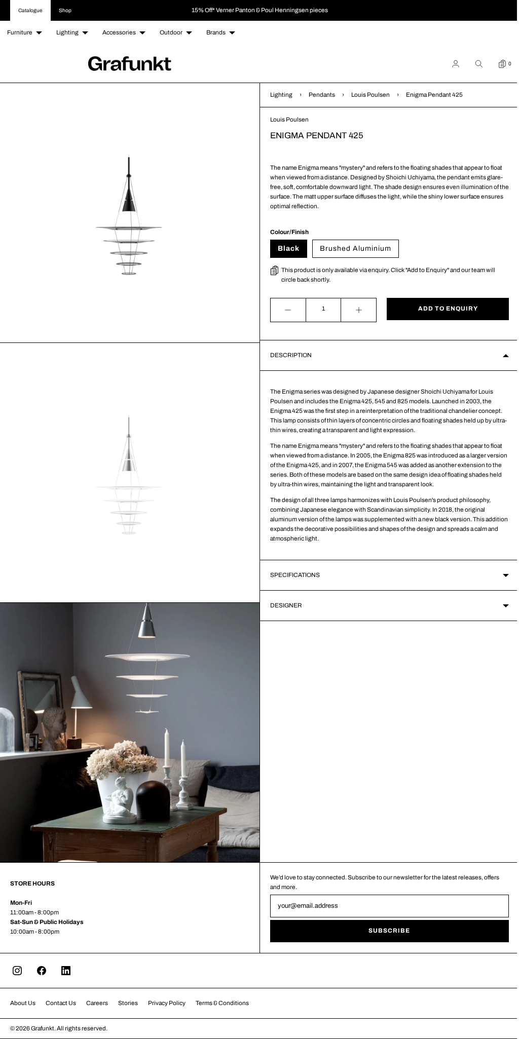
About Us (22, 1003)
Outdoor (171, 32)
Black (285, 248)
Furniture (19, 32)
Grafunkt (42, 1028)
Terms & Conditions (222, 1003)
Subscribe (383, 931)
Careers (97, 1003)
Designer (283, 605)
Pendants (318, 95)
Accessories (119, 32)
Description (287, 355)
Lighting (67, 32)
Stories (128, 1003)
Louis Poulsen (367, 95)
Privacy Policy (167, 1003)
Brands (216, 32)
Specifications (291, 575)
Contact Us (61, 1003)
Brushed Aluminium (352, 248)
